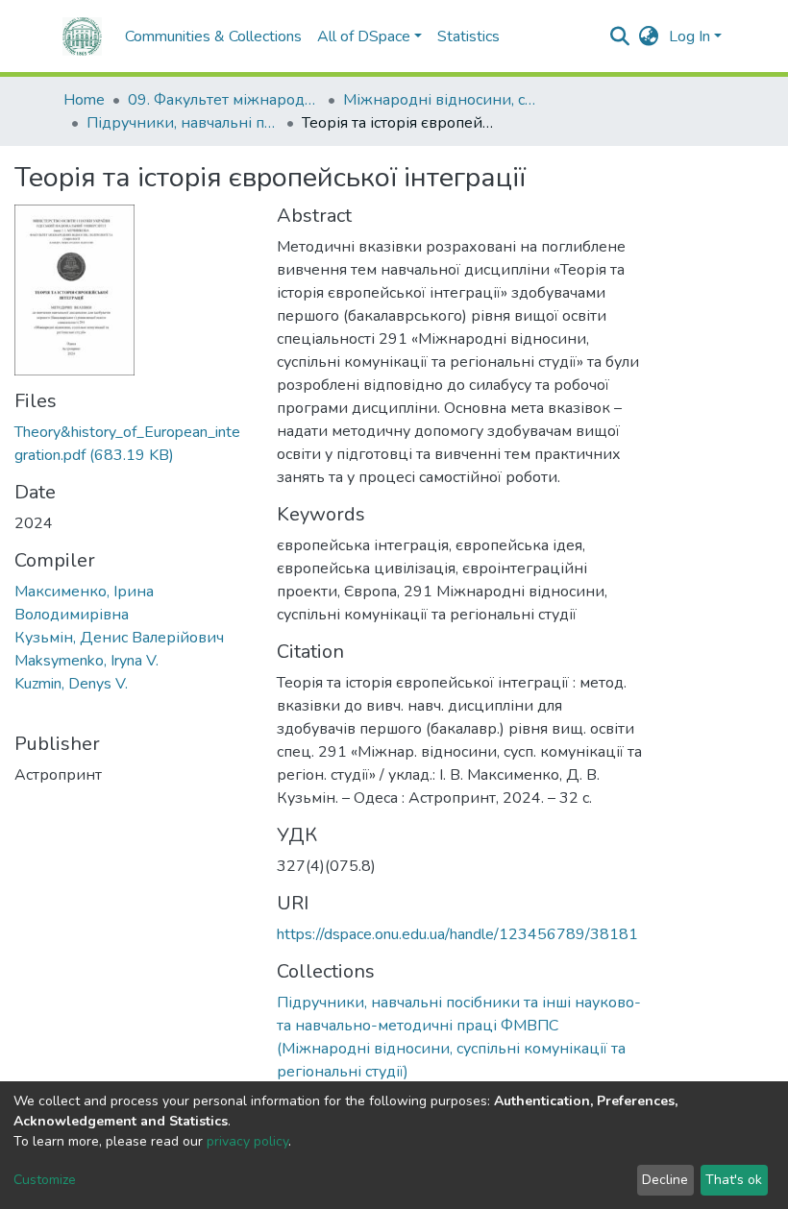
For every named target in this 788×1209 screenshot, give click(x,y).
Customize (44, 1180)
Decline (665, 1180)
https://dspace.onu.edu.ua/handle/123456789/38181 (457, 934)
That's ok (733, 1180)
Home (84, 99)
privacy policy (247, 1141)
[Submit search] (620, 36)
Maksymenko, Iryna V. (86, 660)
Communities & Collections (213, 36)
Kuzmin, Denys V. (71, 683)
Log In (689, 36)
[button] (649, 36)
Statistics (468, 36)
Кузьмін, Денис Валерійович (119, 637)
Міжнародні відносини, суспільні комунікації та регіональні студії (439, 99)
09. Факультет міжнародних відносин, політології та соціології (224, 99)
